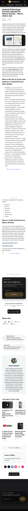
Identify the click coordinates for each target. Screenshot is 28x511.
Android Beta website (7, 246)
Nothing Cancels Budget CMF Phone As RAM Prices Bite (20, 434)
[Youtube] (15, 467)
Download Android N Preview (9, 243)
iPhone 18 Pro (18, 4)
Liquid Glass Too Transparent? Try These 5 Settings (20, 412)
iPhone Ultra (10, 4)
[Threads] (5, 467)
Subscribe (14, 294)
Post (5, 321)
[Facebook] (12, 467)
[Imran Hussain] (14, 360)
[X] (9, 467)
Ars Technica (18, 58)
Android (4, 18)
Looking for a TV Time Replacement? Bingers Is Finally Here (7, 413)
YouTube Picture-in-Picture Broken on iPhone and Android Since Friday (7, 434)
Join (22, 498)
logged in (13, 458)
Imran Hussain (14, 365)
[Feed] (19, 467)
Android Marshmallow (13, 69)
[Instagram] (22, 467)
